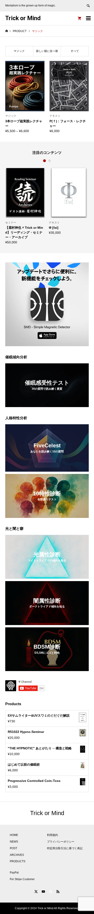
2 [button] (49, 160)
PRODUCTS (17, 861)
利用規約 (52, 835)
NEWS (14, 841)
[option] (28, 200)
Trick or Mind (23, 18)
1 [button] (44, 160)
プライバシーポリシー (60, 841)
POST (13, 848)
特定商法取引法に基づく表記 (65, 848)
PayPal (14, 872)
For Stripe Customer (22, 879)
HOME (14, 835)
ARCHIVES (17, 855)
